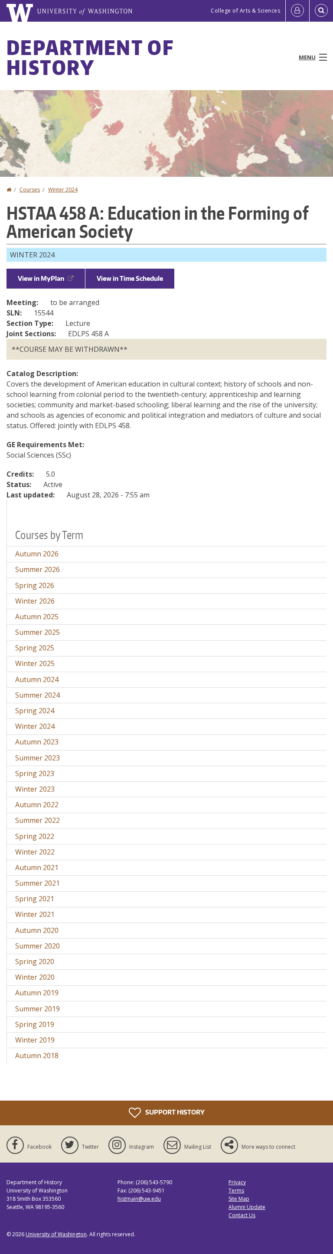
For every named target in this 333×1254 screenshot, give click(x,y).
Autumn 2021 (37, 867)
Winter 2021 (35, 914)
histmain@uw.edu (139, 1198)
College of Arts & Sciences (245, 10)
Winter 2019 (35, 1040)
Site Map (239, 1198)
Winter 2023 (35, 789)
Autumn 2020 (37, 930)
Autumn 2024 (37, 679)
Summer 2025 (37, 632)
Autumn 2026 (37, 554)
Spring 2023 (34, 773)
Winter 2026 (35, 601)
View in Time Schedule (130, 278)
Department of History (90, 57)
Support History (174, 1111)
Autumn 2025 (37, 616)
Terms (236, 1190)
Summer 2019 (37, 1009)
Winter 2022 (35, 852)
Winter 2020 (35, 977)
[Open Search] (321, 11)
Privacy (237, 1182)
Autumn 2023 (37, 742)
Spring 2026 (34, 585)
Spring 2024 (34, 710)
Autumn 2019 (37, 992)
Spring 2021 (34, 898)
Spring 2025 (34, 648)
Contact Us (242, 1215)
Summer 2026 (37, 569)
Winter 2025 (35, 663)
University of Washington (56, 1234)
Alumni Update (247, 1207)
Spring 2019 (34, 1024)
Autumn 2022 (37, 804)
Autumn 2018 (37, 1055)
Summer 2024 (37, 695)
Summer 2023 (37, 758)
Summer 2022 (37, 820)
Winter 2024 (63, 189)
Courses (30, 189)
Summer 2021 (37, 883)
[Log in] (297, 11)
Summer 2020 (37, 946)
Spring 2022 (34, 836)
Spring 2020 (34, 961)
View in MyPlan (41, 278)
